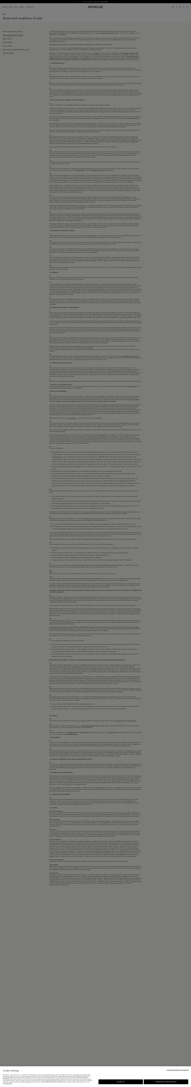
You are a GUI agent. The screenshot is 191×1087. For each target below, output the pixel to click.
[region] (95, 1076)
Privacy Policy (8, 1083)
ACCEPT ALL (121, 1082)
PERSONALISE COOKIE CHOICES (166, 1082)
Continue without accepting (178, 1070)
